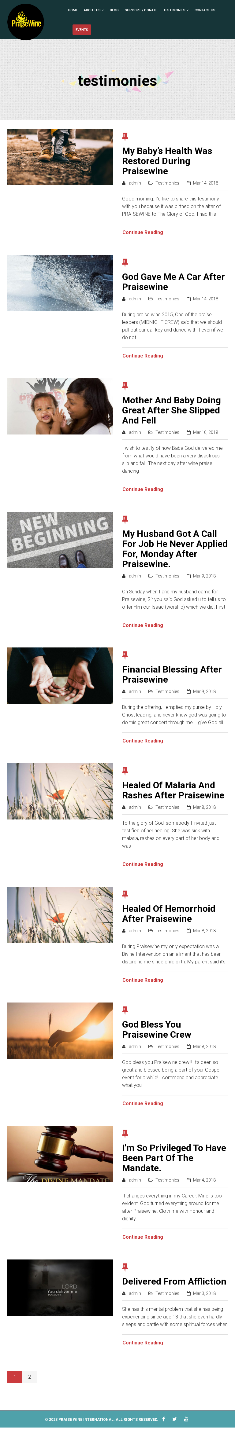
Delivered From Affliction (174, 1281)
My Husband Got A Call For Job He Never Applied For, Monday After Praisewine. (175, 548)
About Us (92, 10)
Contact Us (205, 10)
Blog (114, 10)
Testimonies (174, 10)
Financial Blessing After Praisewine (172, 674)
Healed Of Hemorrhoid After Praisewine (168, 913)
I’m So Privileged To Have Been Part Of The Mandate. (174, 1157)
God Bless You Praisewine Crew (156, 1029)
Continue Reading (142, 232)
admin (135, 183)
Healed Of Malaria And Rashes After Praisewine (173, 790)
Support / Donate (141, 10)
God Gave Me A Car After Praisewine (173, 281)
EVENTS (82, 30)
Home (73, 10)
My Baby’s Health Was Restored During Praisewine (167, 160)
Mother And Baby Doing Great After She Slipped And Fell (171, 410)
